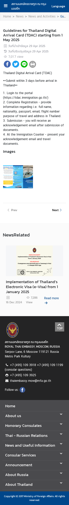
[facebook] (22, 391)
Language (58, 6)
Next (55, 210)
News (20, 16)
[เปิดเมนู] (7, 6)
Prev (14, 210)
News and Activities (42, 16)
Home (7, 16)
